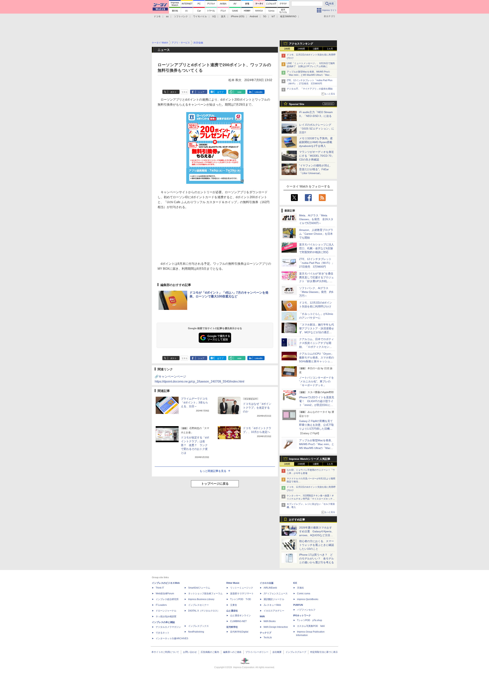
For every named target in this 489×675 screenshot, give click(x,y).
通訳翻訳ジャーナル (274, 599)
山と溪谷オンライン (240, 615)
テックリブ (265, 632)
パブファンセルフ (306, 609)
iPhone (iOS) (237, 16)
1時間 (287, 48)
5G (264, 16)
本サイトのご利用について (165, 652)
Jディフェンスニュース (276, 593)
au (167, 16)
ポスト (173, 92)
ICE (295, 583)
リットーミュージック (241, 587)
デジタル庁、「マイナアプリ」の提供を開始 (310, 88)
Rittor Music (233, 583)
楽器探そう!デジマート (242, 593)
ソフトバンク (181, 16)
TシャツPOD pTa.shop (309, 620)
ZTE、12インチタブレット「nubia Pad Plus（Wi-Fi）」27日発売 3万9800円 (316, 262)
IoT (273, 16)
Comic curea (303, 593)
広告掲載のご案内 (210, 652)
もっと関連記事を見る (213, 470)
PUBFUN (298, 605)
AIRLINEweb (270, 587)
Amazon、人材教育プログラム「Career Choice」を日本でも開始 (316, 233)
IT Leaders (161, 605)
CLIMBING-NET (238, 621)
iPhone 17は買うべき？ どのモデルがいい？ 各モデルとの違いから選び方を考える (316, 558)
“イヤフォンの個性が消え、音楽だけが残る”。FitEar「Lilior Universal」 (315, 169)
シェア (201, 92)
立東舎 (233, 605)
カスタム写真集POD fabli (311, 626)
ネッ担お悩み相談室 (166, 616)
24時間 (301, 48)
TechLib (268, 637)
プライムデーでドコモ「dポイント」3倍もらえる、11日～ (194, 402)
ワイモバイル (200, 16)
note (239, 92)
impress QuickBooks (307, 599)
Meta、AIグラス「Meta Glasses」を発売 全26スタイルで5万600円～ (316, 219)
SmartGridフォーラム (199, 587)
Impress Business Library (201, 599)
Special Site (296, 104)
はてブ (220, 92)
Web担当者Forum (165, 593)
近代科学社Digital (239, 631)
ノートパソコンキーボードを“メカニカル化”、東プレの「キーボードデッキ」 (316, 381)
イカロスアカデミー (274, 610)
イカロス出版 (267, 583)
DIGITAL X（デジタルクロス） (203, 610)
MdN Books (270, 621)
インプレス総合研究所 (167, 599)
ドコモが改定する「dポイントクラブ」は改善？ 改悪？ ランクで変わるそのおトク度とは (195, 445)
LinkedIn (258, 92)
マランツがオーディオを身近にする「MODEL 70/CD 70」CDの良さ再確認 (316, 155)
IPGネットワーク (302, 615)
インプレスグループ (296, 652)
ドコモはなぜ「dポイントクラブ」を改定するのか (257, 407)
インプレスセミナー (198, 605)
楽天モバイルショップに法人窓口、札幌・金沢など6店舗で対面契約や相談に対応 (316, 248)
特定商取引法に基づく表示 (324, 652)
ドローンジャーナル (166, 610)
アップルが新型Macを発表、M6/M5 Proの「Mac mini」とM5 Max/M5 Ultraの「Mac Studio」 (308, 75)
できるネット (162, 632)
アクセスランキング (301, 43)
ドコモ (157, 16)
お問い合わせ (190, 652)
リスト (184, 92)
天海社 (300, 587)
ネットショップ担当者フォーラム (205, 593)
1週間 (316, 48)
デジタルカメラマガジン (168, 627)
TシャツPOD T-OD (240, 599)
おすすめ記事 (297, 519)
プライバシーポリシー (256, 652)
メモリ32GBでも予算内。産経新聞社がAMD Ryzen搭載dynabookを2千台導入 (316, 142)
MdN (262, 616)
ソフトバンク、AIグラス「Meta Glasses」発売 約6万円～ (316, 292)
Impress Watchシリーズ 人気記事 (309, 458)
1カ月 (330, 48)
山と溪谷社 (232, 610)
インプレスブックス (198, 626)
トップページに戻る (215, 483)
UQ (214, 16)
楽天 (223, 16)
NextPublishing (196, 631)
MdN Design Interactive (276, 627)
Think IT (160, 587)
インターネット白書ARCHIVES (172, 638)
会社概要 (277, 652)
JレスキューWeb (272, 605)
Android (254, 16)
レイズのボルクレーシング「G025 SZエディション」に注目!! (316, 128)
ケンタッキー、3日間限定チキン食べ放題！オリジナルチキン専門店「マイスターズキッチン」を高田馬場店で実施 (310, 498)
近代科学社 (232, 627)
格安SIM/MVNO (288, 16)
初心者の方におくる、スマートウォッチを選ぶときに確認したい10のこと (316, 545)
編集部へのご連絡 (232, 652)
